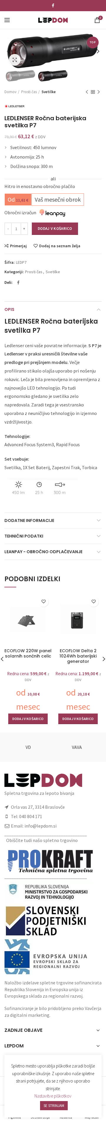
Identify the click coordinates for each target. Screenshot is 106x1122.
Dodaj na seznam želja (59, 246)
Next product (99, 92)
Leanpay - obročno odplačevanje (43, 552)
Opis (9, 309)
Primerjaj (18, 246)
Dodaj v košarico (55, 228)
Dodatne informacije (29, 520)
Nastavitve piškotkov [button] (53, 1096)
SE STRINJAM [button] (54, 1105)
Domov (10, 91)
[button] (28, 719)
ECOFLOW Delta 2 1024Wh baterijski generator (78, 656)
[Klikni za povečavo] (15, 60)
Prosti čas (29, 91)
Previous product (87, 92)
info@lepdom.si (40, 826)
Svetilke (49, 91)
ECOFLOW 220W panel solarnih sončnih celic (28, 653)
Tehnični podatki (23, 536)
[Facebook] (53, 5)
